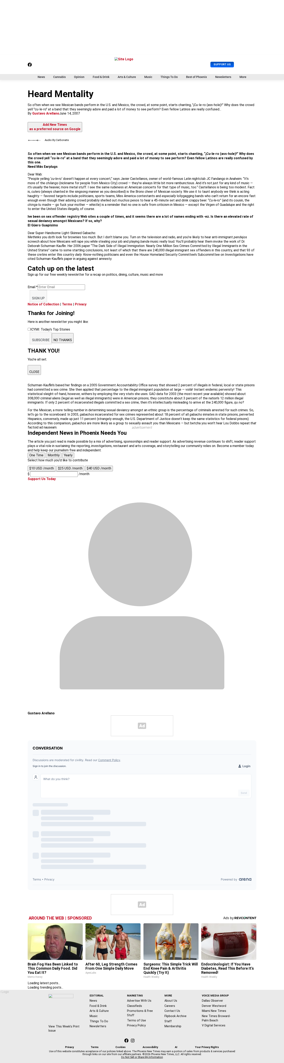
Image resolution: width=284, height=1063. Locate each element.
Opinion (79, 77)
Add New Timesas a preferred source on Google (54, 127)
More (243, 77)
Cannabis (59, 77)
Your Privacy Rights (207, 1047)
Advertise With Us (139, 1000)
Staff (168, 1021)
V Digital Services (213, 1025)
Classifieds (134, 1005)
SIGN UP (38, 298)
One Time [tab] (36, 455)
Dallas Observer (212, 1000)
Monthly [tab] (54, 455)
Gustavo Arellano (45, 113)
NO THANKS (62, 340)
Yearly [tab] (68, 455)
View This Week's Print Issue (63, 1028)
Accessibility (150, 1047)
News (41, 77)
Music (148, 77)
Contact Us (172, 1010)
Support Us (222, 64)
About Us (170, 1000)
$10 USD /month (41, 468)
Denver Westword (214, 1005)
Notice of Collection (43, 304)
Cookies (120, 1047)
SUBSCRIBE (40, 340)
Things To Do (169, 77)
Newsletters (223, 77)
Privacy (80, 304)
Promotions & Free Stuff (140, 1013)
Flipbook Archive (175, 1016)
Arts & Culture (127, 77)
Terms (67, 304)
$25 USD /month (70, 468)
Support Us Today (42, 479)
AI (176, 1047)
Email (33, 287)
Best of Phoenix (196, 77)
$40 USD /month (99, 468)
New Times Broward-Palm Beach (216, 1018)
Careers (169, 1005)
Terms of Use (136, 1020)
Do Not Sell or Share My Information (142, 1057)
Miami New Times (214, 1010)
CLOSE (34, 372)
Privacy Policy (136, 1025)
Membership (172, 1026)
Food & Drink (101, 77)
